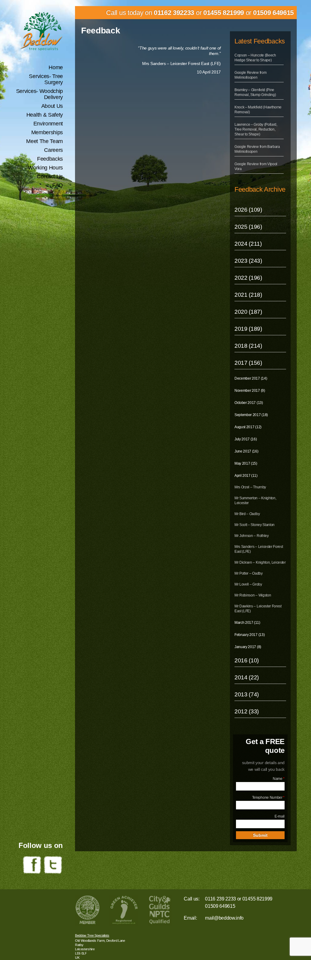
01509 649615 (273, 12)
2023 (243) (248, 261)
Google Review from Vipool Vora (255, 166)
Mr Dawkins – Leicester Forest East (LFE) (258, 608)
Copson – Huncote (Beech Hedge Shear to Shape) (255, 57)
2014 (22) (246, 677)
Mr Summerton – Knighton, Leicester (255, 500)
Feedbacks (50, 159)
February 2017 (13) (249, 635)
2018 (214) (248, 346)
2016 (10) (246, 660)
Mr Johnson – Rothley (251, 536)
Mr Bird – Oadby (247, 514)
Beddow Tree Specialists (92, 935)
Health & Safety (44, 115)
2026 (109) (248, 210)
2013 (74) (246, 694)
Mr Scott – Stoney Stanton (254, 525)
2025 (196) (248, 227)
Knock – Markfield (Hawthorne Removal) (258, 109)
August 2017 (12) (247, 427)
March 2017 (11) (247, 622)
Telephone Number (268, 797)
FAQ (57, 185)
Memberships (47, 132)
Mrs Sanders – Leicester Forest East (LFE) (258, 549)
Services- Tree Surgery (46, 79)
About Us (52, 106)
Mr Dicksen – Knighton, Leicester (260, 562)
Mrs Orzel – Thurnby (250, 487)
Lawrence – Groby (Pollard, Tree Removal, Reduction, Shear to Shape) (255, 129)
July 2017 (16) (245, 439)
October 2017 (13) (248, 403)
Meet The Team (44, 141)
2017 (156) (248, 363)
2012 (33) (246, 711)
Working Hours (45, 168)
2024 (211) (248, 244)
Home (56, 67)
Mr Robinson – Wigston (252, 595)
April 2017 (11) (245, 475)
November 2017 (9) (249, 390)
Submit (260, 835)
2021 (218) (248, 295)
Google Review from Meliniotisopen (250, 75)
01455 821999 (223, 12)
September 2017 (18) (251, 415)
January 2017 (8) (247, 647)
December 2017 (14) (250, 378)
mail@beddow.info (224, 918)
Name (279, 779)
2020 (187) (248, 312)
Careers (53, 150)
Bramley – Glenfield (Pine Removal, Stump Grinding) (255, 92)
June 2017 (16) (246, 451)
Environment (48, 124)
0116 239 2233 (220, 898)
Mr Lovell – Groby (248, 584)
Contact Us (50, 176)
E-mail (280, 816)
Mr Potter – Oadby (248, 573)
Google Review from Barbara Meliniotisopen (257, 149)
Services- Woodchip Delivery (39, 94)
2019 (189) (248, 329)
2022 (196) (248, 278)
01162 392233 (174, 12)
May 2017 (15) (245, 463)
